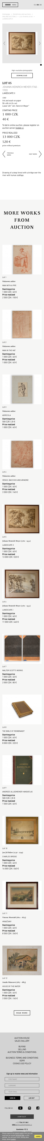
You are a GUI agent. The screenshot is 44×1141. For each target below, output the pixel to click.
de (41, 5)
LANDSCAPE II (7, 19)
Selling (22, 1049)
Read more (22, 1013)
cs (35, 5)
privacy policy (19, 1133)
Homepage (6, 14)
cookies (13, 1139)
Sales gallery (22, 1040)
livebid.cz (19, 127)
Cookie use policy (22, 1063)
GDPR (22, 1060)
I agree (38, 1136)
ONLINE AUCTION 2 (9, 16)
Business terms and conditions (22, 1057)
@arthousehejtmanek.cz (22, 1124)
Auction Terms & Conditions (22, 1052)
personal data (20, 1135)
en (38, 5)
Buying (22, 1046)
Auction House (22, 1038)
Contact (22, 1117)
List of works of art (26, 16)
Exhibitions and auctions (22, 14)
